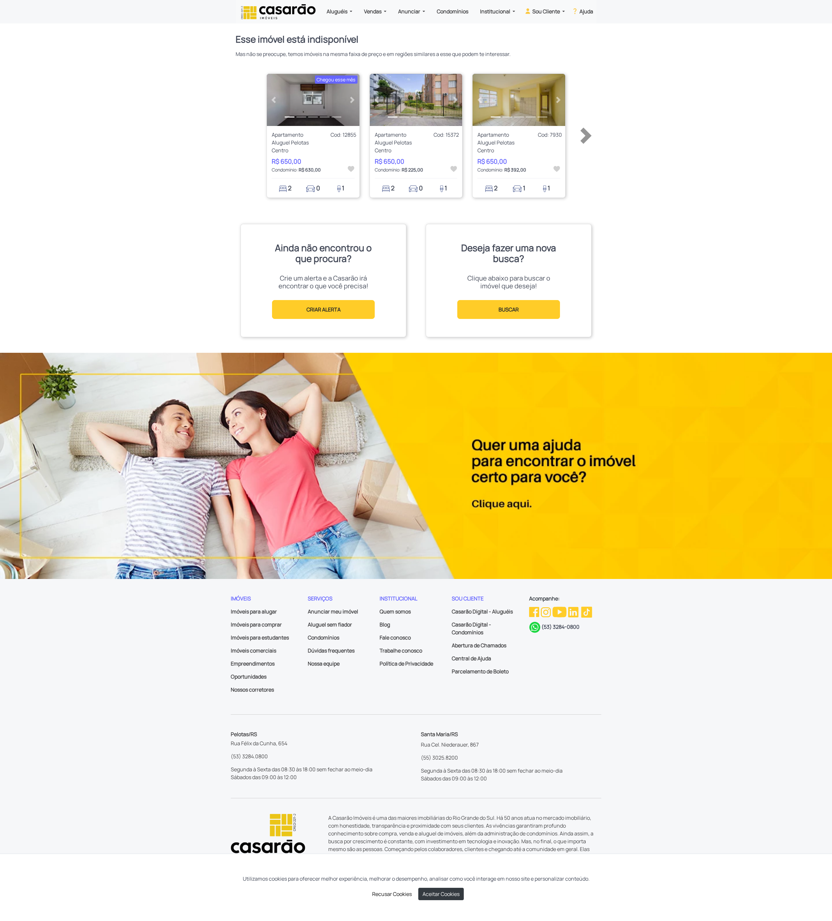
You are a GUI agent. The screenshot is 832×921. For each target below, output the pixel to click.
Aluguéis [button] (337, 11)
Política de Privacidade (406, 663)
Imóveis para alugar (254, 611)
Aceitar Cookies (441, 894)
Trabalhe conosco (401, 650)
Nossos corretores (252, 689)
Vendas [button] (373, 11)
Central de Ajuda (471, 658)
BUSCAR (509, 309)
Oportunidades (248, 676)
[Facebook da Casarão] (534, 611)
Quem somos (395, 611)
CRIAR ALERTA (323, 309)
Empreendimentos (253, 663)
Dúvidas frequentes (331, 650)
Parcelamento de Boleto (480, 671)
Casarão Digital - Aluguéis (482, 611)
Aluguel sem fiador (330, 624)
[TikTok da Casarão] (586, 611)
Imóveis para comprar (256, 624)
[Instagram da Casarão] (546, 611)
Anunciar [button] (409, 11)
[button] (274, 100)
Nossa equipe (324, 663)
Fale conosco (395, 637)
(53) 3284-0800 (560, 626)
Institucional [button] (495, 11)
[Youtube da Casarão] (559, 611)
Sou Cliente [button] (546, 11)
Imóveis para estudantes (260, 637)
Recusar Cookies (392, 894)
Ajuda (585, 11)
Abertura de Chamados (479, 645)
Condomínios (452, 11)
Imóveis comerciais (253, 650)
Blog (385, 624)
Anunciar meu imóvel (333, 611)
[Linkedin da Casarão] (573, 611)
